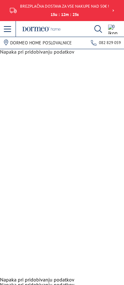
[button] (8, 29)
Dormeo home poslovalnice (41, 43)
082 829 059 (110, 42)
